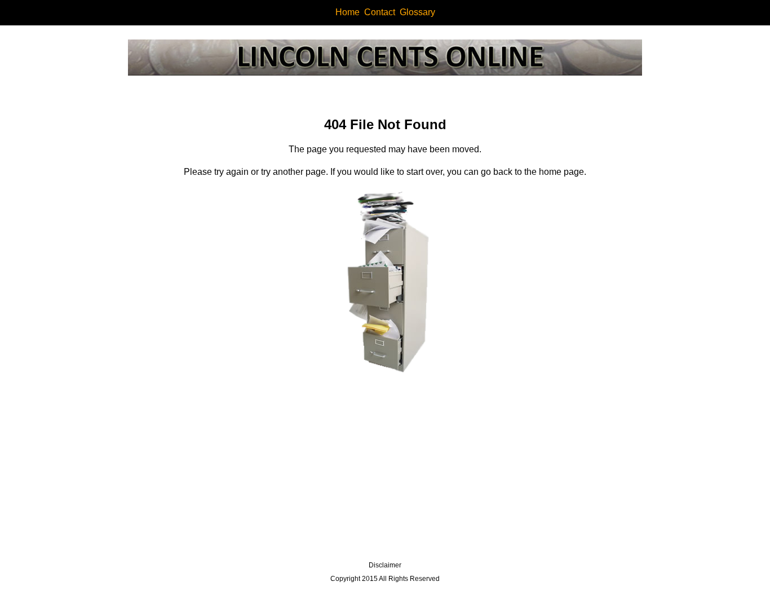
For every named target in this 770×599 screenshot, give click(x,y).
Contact (379, 12)
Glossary (417, 12)
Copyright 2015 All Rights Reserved (385, 579)
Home (347, 12)
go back (496, 172)
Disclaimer (385, 565)
